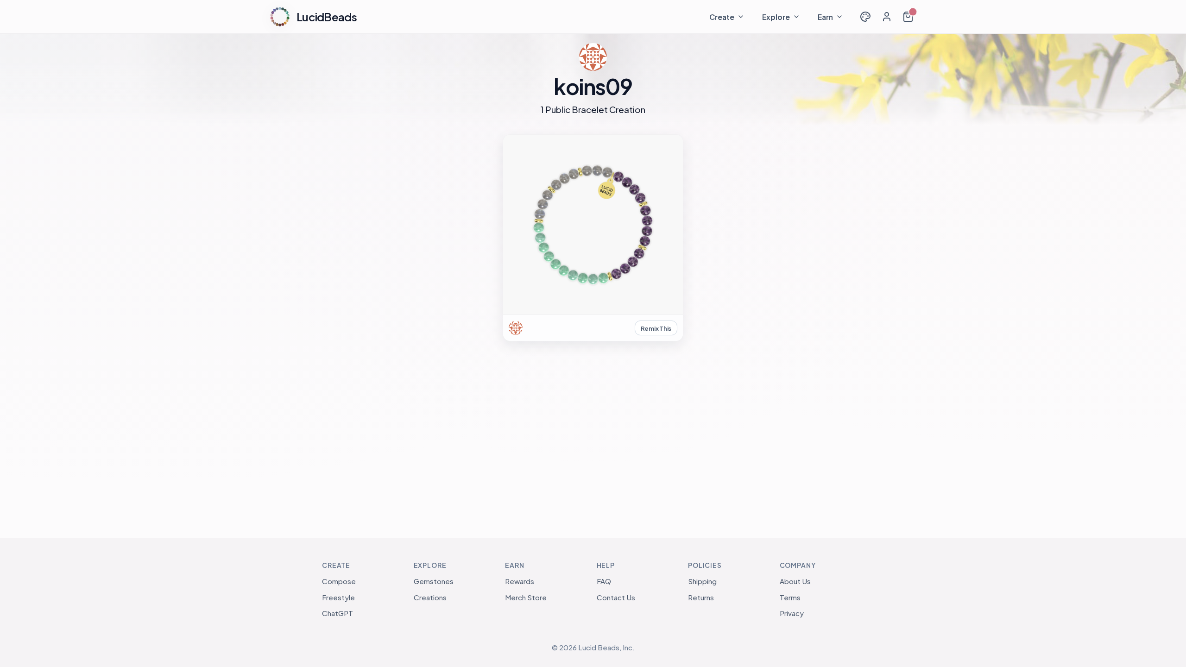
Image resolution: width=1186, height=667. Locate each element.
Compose (339, 581)
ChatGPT (337, 613)
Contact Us (616, 597)
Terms (790, 597)
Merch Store (526, 597)
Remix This (656, 328)
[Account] (886, 16)
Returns (701, 597)
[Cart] (908, 16)
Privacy (792, 613)
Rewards (519, 581)
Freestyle (338, 597)
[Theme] (865, 16)
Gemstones (434, 581)
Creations (430, 597)
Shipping (702, 581)
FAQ (604, 581)
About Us (795, 581)
